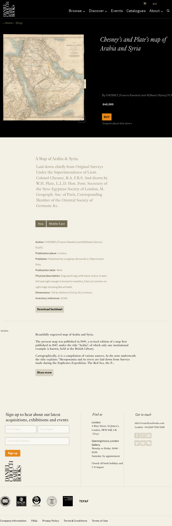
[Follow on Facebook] (137, 435)
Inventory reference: (47, 298)
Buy (107, 117)
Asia (41, 223)
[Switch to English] (154, 4)
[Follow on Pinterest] (149, 435)
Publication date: (45, 270)
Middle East (57, 223)
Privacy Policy (50, 520)
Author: (39, 242)
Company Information (13, 520)
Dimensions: (42, 292)
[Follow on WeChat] (149, 443)
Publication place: (46, 253)
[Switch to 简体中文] (162, 4)
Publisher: (41, 258)
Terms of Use (100, 520)
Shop (19, 23)
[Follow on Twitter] (137, 443)
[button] (144, 3)
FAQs (34, 520)
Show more (44, 372)
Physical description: (47, 275)
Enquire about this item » (117, 123)
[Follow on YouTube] (143, 443)
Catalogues (136, 10)
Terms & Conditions (75, 520)
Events (117, 10)
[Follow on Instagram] (143, 435)
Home (9, 23)
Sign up (12, 453)
